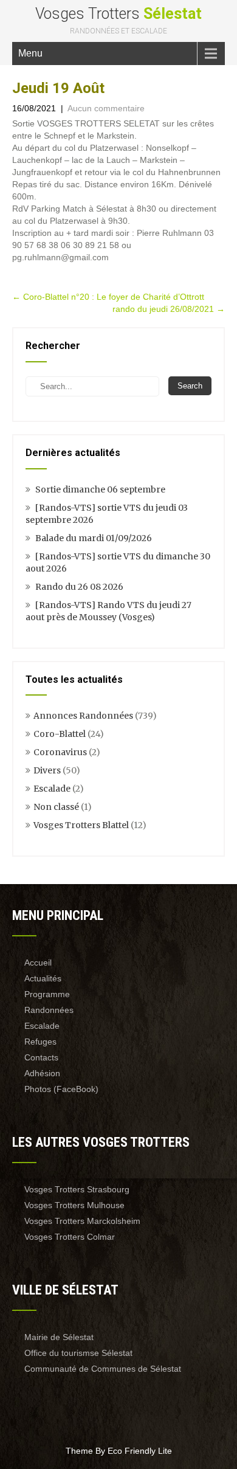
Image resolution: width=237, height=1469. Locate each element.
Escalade (51, 788)
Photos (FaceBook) (61, 1089)
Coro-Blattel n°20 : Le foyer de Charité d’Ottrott (108, 297)
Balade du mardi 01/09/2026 (93, 538)
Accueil (38, 962)
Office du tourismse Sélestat (78, 1353)
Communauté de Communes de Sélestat (102, 1369)
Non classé (56, 806)
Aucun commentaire (106, 108)
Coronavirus (60, 752)
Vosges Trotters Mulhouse (74, 1205)
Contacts (41, 1057)
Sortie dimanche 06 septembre (100, 489)
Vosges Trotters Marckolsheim (82, 1221)
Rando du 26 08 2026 (79, 586)
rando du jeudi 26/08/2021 (168, 309)
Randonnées (49, 1010)
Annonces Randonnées (83, 715)
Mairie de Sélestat (59, 1337)
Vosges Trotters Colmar (69, 1237)
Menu (30, 53)
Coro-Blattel (59, 733)
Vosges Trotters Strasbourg (76, 1189)
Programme (47, 994)
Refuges (40, 1041)
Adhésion (42, 1073)
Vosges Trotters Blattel (81, 825)
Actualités (42, 978)
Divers (47, 770)
